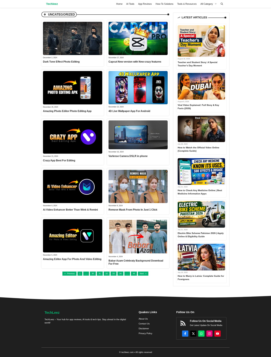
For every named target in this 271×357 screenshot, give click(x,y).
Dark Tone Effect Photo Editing (61, 61)
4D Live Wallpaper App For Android (129, 111)
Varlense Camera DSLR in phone (128, 156)
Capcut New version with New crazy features (135, 61)
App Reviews (145, 4)
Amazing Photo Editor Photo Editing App (67, 111)
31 (100, 273)
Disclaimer (144, 328)
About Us (143, 318)
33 (113, 273)
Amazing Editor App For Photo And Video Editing (72, 259)
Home (119, 4)
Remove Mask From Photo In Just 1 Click (133, 209)
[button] (222, 4)
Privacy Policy (145, 333)
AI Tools (130, 4)
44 (134, 273)
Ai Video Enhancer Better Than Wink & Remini (70, 209)
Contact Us (144, 323)
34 (120, 273)
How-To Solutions (164, 4)
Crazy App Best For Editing (59, 160)
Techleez (52, 3)
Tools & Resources (187, 4)
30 (93, 273)
